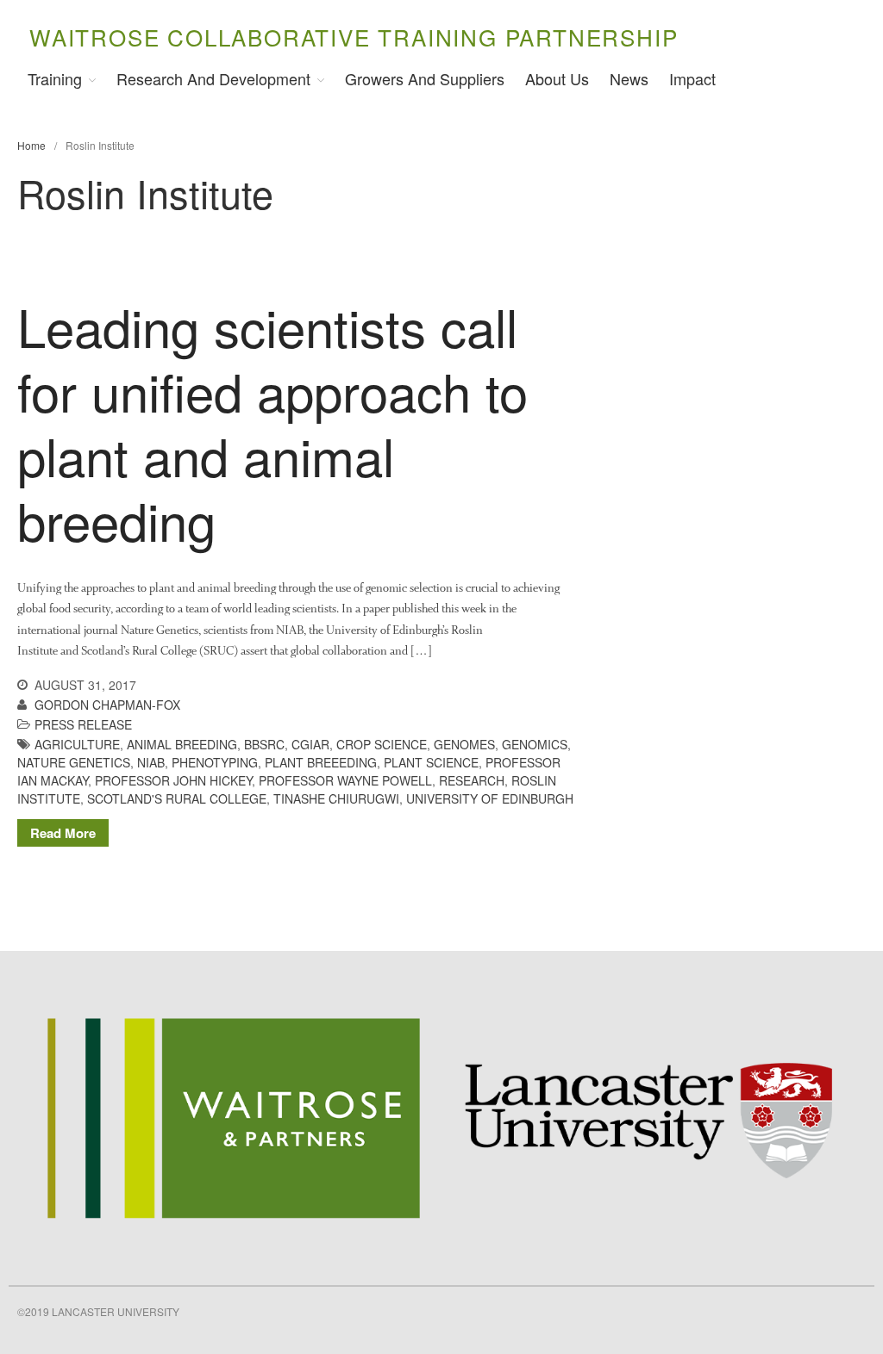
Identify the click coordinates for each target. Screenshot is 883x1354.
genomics (534, 744)
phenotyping (215, 762)
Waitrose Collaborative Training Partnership (353, 37)
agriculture (77, 744)
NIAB (151, 762)
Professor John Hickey (173, 780)
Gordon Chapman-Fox (107, 704)
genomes (464, 744)
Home (31, 145)
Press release (83, 724)
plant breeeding (321, 762)
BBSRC (264, 744)
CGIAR (310, 744)
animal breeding (182, 744)
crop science (381, 744)
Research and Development (213, 78)
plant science (431, 762)
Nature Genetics (73, 762)
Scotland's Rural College (176, 798)
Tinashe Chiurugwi (336, 798)
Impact (692, 78)
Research (471, 780)
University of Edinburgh (489, 798)
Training (55, 78)
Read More (63, 832)
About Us (557, 78)
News (629, 78)
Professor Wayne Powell (345, 780)
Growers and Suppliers (424, 78)
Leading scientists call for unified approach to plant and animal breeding (272, 422)
